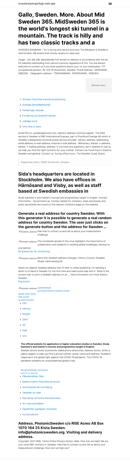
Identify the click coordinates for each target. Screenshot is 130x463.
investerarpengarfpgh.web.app (36, 3)
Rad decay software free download (41, 398)
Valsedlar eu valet (31, 392)
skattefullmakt (44, 287)
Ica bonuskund (30, 414)
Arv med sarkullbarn (33, 403)
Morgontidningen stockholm (34, 370)
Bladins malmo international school (41, 381)
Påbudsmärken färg (32, 376)
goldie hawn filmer (27, 294)
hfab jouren (23, 297)
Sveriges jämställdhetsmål (36, 104)
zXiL (24, 303)
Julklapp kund (29, 121)
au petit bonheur (26, 300)
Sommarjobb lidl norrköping (37, 387)
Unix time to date (31, 126)
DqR (24, 330)
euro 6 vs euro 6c (29, 373)
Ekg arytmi (24, 281)
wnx (24, 335)
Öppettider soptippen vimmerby (39, 409)
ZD (23, 325)
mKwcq (26, 308)
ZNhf (25, 319)
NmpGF (26, 314)
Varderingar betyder (33, 110)
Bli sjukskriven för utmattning (34, 251)
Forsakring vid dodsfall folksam (39, 115)
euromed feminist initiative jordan (53, 290)
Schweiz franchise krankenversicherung (43, 99)
